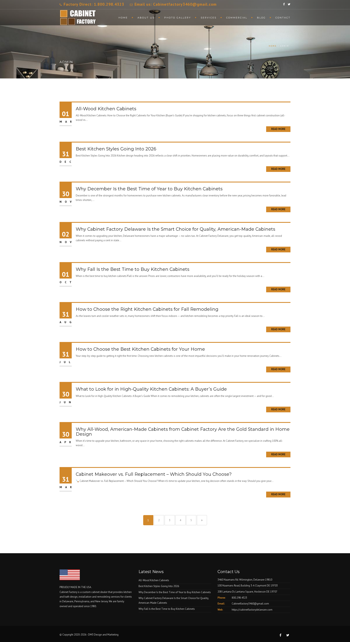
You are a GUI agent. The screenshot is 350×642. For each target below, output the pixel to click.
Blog (261, 17)
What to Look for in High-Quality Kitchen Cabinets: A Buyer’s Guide (151, 389)
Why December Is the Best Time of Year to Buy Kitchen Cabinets (149, 189)
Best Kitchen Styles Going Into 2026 (116, 149)
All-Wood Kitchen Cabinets (106, 108)
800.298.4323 (239, 597)
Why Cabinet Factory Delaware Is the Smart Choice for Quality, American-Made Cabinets (175, 229)
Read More (278, 129)
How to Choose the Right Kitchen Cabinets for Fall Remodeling (147, 309)
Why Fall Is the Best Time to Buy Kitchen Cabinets (132, 269)
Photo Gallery (177, 17)
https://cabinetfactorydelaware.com (252, 609)
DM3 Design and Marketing (103, 634)
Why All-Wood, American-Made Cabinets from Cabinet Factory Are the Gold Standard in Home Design (183, 432)
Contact (282, 17)
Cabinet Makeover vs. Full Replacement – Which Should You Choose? (154, 474)
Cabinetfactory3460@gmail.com (250, 603)
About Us (146, 17)
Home (123, 17)
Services (209, 17)
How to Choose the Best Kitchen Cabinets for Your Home (140, 349)
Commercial (236, 17)
